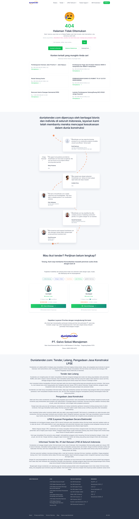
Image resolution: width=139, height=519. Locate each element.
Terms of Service (50, 515)
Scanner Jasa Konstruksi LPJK (78, 501)
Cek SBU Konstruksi (75, 484)
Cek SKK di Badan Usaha (76, 491)
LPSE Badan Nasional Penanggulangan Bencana (56, 501)
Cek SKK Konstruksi (75, 481)
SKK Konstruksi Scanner (76, 504)
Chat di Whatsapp (48, 306)
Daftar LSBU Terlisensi (76, 494)
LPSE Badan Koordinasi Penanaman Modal (59, 491)
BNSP (92, 491)
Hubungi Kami (85, 48)
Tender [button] (61, 2)
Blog (58, 515)
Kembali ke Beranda (55, 48)
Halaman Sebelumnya (71, 48)
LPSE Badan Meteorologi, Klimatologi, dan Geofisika (56, 495)
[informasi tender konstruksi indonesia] (33, 3)
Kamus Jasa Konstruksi (67, 515)
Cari (84, 42)
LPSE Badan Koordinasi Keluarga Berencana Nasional (58, 487)
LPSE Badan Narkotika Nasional (58, 498)
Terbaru (55, 2)
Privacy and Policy (39, 515)
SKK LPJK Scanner (75, 496)
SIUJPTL (93, 481)
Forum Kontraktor (95, 489)
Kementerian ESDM (96, 496)
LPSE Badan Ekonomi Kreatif (57, 481)
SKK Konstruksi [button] (96, 2)
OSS (92, 494)
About (30, 515)
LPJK (92, 486)
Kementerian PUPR (96, 484)
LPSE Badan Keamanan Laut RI (57, 484)
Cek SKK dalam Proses (76, 486)
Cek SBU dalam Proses (76, 489)
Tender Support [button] (83, 2)
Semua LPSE (53, 505)
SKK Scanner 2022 (75, 499)
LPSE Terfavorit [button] (71, 2)
